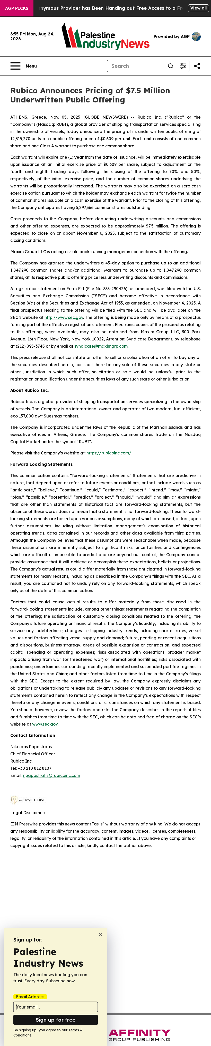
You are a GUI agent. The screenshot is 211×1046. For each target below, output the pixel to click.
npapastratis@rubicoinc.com (51, 775)
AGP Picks (16, 8)
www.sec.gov (45, 724)
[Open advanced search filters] (183, 66)
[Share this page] (197, 66)
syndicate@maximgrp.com (101, 346)
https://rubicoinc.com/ (108, 452)
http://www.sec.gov (64, 317)
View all (198, 8)
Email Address (30, 996)
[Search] (170, 66)
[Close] (100, 934)
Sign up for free (55, 1019)
